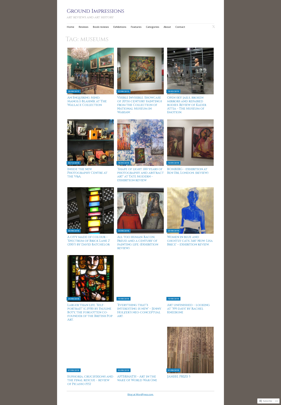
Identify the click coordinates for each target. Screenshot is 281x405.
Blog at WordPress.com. (140, 394)
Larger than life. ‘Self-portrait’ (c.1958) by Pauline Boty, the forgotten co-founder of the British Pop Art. (90, 312)
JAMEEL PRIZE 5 (178, 377)
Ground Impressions (95, 11)
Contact (180, 27)
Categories (152, 27)
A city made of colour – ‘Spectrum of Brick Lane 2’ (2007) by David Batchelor (88, 240)
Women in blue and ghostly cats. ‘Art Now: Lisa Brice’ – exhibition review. (190, 240)
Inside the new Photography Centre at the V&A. (87, 173)
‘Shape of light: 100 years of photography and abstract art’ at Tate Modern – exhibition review (140, 174)
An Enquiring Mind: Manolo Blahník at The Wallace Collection (87, 101)
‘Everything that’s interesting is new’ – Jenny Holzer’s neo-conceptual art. (139, 310)
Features (136, 27)
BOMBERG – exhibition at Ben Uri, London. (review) (187, 171)
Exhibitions (119, 27)
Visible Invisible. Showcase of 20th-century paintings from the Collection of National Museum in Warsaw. (139, 105)
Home (70, 27)
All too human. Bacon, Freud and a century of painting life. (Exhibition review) (137, 242)
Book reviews (101, 27)
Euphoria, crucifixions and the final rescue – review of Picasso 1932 (90, 380)
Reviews (83, 27)
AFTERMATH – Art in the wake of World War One (137, 378)
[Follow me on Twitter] (213, 25)
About (167, 27)
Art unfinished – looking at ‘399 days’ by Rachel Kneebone (188, 308)
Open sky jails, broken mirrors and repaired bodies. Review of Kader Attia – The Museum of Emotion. (186, 105)
